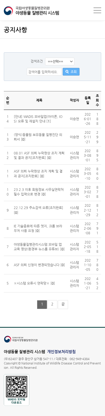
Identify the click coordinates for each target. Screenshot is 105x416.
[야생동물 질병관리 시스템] (45, 16)
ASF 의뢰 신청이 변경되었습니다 (36, 265)
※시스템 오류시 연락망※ (31, 283)
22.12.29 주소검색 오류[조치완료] (38, 208)
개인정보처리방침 (61, 351)
